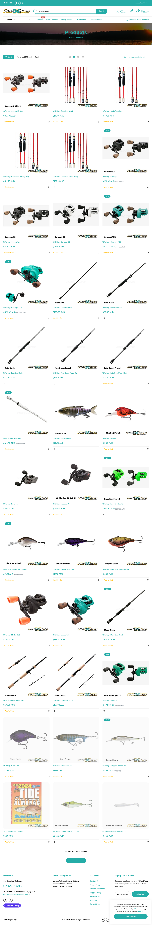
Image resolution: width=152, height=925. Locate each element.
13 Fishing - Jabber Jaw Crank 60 (15, 569)
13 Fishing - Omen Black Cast (13, 700)
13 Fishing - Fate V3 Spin (12, 438)
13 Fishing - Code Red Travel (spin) (65, 176)
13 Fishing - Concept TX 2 (111, 242)
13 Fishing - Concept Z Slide (13, 111)
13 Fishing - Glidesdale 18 (62, 438)
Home (71, 37)
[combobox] (70, 11)
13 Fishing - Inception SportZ (112, 504)
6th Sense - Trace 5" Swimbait (64, 897)
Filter (10, 57)
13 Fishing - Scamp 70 (11, 766)
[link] (68, 20)
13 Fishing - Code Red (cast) (63, 111)
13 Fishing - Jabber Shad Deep (64, 569)
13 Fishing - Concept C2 (61, 242)
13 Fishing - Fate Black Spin (12, 373)
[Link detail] (17, 3)
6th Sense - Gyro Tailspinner (13, 897)
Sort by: (127, 57)
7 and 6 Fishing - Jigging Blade (113, 897)
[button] (8, 121)
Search (101, 11)
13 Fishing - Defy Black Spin (62, 307)
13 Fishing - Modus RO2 (11, 635)
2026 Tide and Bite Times (13, 831)
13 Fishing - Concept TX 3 (12, 307)
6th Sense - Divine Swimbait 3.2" (114, 831)
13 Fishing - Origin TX (109, 700)
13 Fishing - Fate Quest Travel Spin (114, 373)
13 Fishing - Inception (10, 504)
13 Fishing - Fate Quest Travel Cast (65, 373)
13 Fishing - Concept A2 (111, 176)
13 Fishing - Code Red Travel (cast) (16, 176)
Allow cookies (131, 916)
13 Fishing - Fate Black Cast (112, 307)
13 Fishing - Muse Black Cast (112, 635)
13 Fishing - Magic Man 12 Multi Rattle (115, 569)
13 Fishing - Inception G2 (61, 504)
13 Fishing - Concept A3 (11, 242)
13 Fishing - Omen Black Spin (63, 700)
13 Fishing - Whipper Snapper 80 (114, 766)
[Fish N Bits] (16, 11)
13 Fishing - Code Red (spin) (112, 111)
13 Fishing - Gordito (109, 438)
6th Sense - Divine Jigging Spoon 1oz (66, 831)
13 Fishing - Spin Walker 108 (62, 766)
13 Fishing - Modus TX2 (61, 635)
